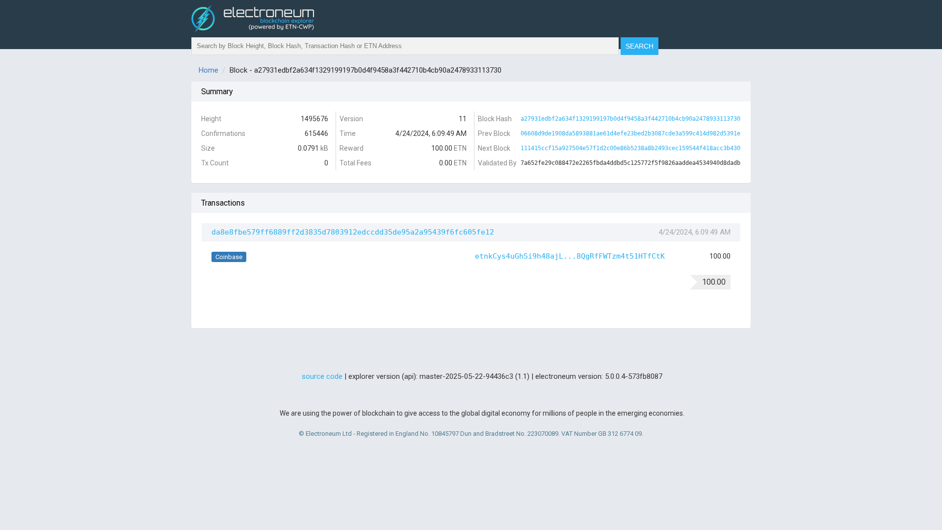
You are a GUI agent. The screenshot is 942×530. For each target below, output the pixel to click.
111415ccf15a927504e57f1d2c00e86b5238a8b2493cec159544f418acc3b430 (630, 148)
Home (208, 70)
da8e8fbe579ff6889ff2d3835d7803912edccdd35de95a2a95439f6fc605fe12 (352, 232)
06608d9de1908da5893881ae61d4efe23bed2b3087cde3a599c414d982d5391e (630, 133)
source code (322, 376)
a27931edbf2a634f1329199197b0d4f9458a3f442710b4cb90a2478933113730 (630, 118)
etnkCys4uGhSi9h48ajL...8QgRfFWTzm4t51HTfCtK (570, 256)
